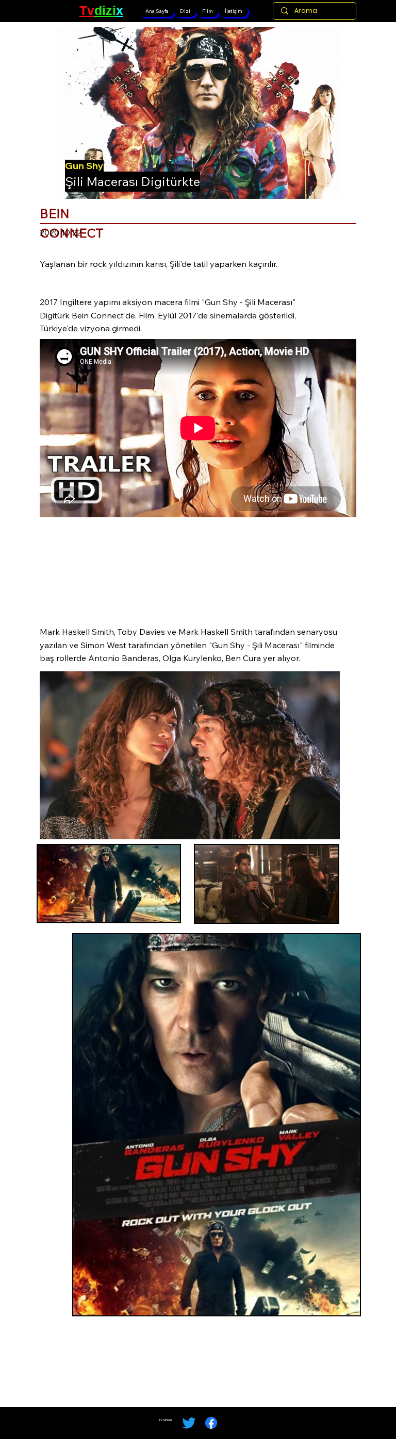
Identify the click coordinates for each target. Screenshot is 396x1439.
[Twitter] (189, 1423)
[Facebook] (211, 1423)
